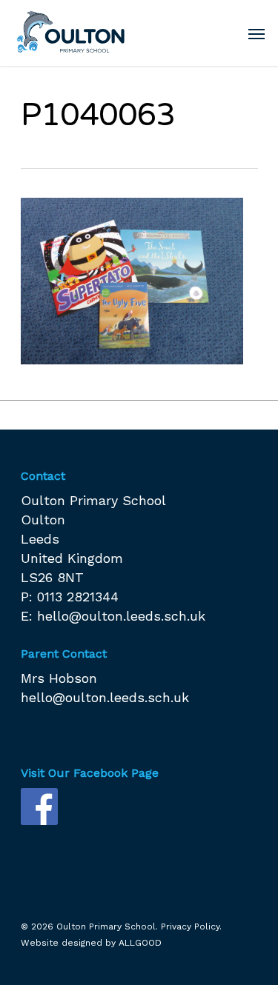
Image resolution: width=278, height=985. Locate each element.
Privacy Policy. (191, 926)
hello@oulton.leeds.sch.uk (121, 616)
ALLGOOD (140, 943)
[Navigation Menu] (256, 33)
